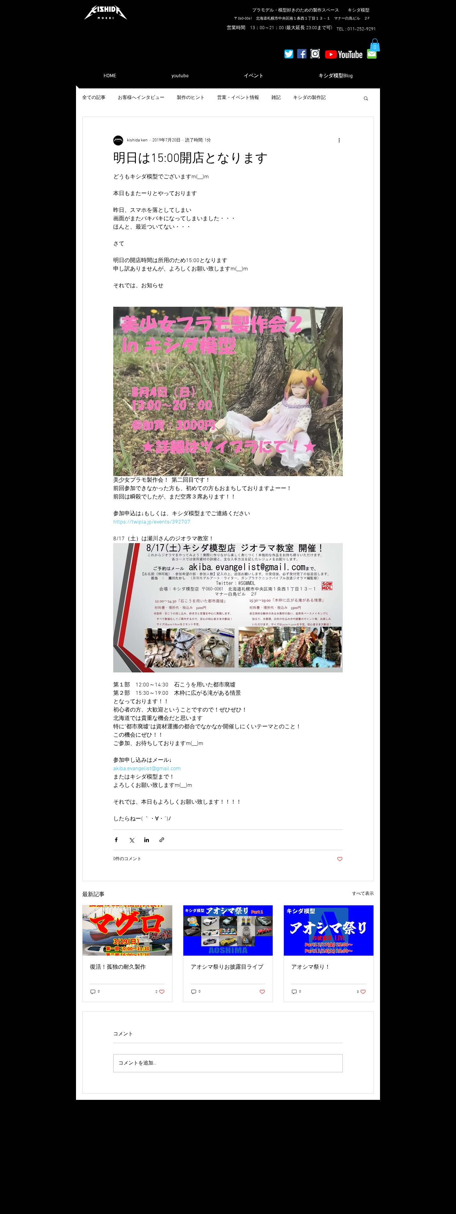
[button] (374, 44)
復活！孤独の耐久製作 (118, 967)
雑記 (276, 97)
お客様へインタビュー (141, 97)
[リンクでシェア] (162, 840)
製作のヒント (191, 97)
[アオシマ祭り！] (328, 930)
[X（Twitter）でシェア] (131, 840)
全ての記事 (93, 97)
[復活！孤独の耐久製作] (127, 930)
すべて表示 (363, 893)
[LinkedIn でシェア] (147, 840)
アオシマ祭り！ (310, 967)
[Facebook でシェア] (116, 840)
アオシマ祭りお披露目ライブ (227, 967)
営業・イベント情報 (238, 97)
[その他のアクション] (339, 140)
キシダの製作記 (309, 97)
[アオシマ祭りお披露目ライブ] (228, 930)
